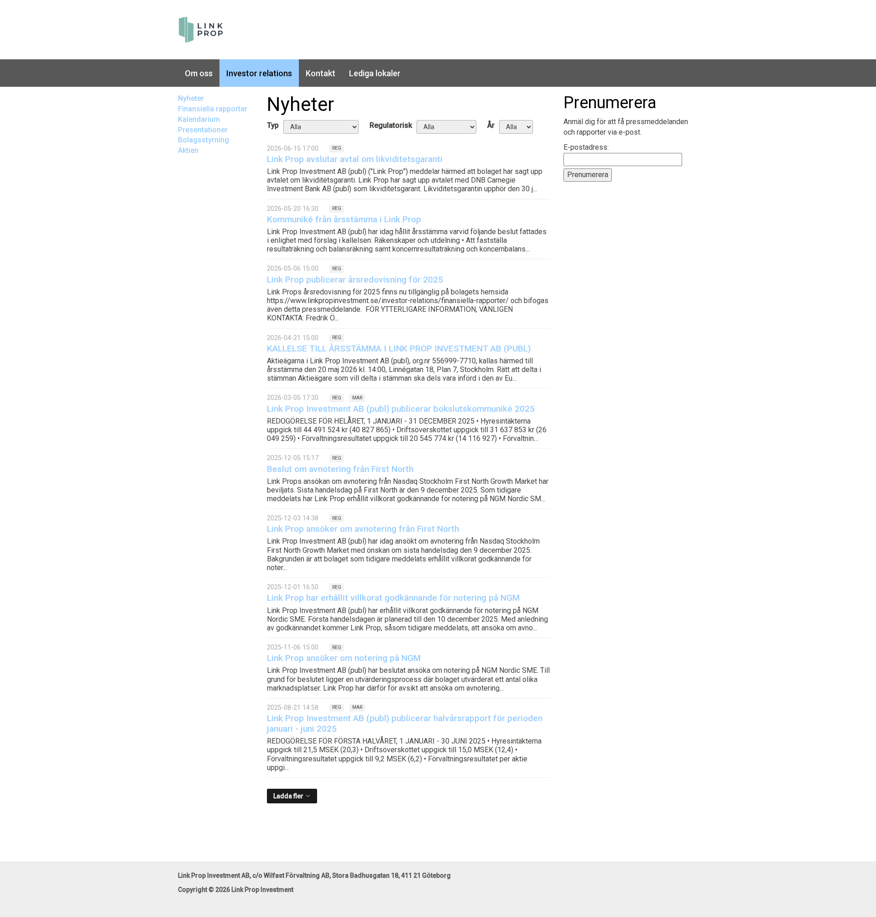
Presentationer (203, 130)
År (491, 125)
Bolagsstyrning (203, 140)
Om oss (199, 73)
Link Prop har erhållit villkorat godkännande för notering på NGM (393, 597)
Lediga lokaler (375, 73)
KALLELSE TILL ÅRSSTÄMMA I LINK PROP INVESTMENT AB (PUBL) (399, 348)
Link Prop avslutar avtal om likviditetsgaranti (355, 159)
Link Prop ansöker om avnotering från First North (363, 529)
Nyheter (191, 98)
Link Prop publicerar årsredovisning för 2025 (355, 279)
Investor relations (259, 73)
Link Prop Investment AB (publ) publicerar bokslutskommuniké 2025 (401, 408)
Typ (273, 125)
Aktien (188, 150)
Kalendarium (199, 119)
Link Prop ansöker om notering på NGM (344, 658)
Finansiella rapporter (212, 109)
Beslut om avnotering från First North (340, 469)
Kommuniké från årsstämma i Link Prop (344, 219)
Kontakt (320, 73)
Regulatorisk (391, 125)
